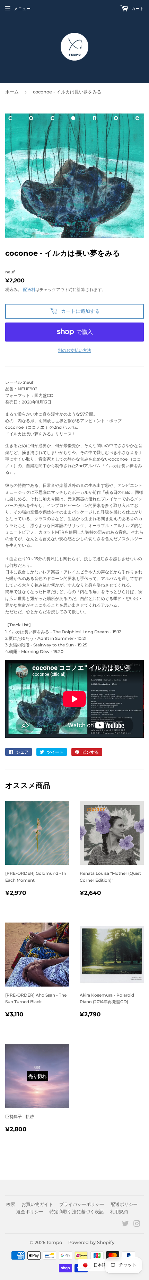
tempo (54, 1242)
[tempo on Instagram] (136, 1224)
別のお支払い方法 (74, 350)
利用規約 (119, 1211)
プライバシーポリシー (81, 1204)
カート (137, 8)
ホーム (12, 91)
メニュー (22, 8)
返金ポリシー (29, 1211)
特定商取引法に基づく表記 (77, 1211)
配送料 (29, 289)
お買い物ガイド (37, 1204)
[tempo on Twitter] (125, 1224)
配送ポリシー (124, 1204)
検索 (10, 1204)
